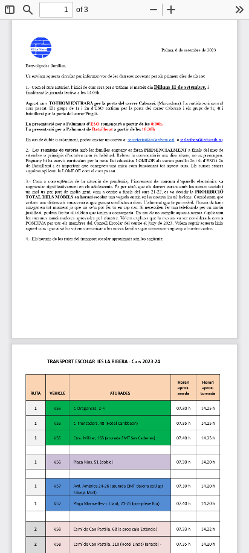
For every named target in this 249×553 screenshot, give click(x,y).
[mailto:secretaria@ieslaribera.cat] (151, 139)
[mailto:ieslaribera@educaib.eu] (201, 139)
